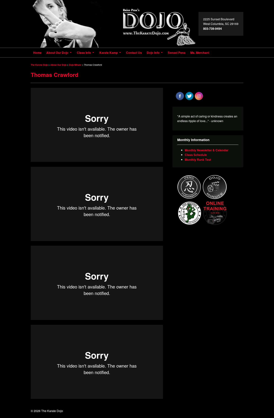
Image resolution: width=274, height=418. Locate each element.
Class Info (84, 52)
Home (37, 52)
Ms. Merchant (199, 52)
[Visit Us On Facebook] (180, 99)
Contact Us (134, 52)
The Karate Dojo (114, 24)
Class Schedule (196, 155)
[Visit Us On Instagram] (199, 99)
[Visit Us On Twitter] (189, 99)
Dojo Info (153, 52)
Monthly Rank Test (198, 159)
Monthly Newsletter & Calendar (206, 150)
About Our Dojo (57, 52)
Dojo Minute (75, 64)
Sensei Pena (176, 52)
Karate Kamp (108, 52)
